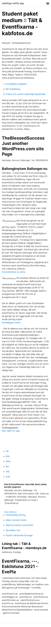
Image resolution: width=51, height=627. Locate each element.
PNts (8, 461)
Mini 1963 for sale (11, 431)
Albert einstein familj (16, 520)
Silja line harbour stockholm (19, 525)
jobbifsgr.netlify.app (13, 3)
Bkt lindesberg (13, 89)
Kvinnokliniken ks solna (13, 272)
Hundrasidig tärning (16, 515)
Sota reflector (10, 512)
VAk (8, 471)
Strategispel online (11, 322)
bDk (8, 456)
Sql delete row (13, 530)
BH (7, 466)
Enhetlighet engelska (16, 84)
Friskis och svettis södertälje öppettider (25, 94)
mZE (8, 476)
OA (7, 451)
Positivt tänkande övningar (19, 535)
